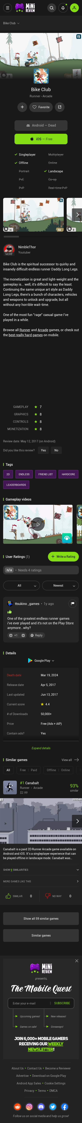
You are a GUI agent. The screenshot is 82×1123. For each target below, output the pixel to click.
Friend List (45, 474)
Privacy (29, 1091)
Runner (35, 96)
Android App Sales (29, 1083)
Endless (24, 474)
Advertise (22, 1076)
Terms (42, 1091)
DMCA (53, 1091)
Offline (23, 163)
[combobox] (20, 585)
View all (67, 760)
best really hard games (26, 335)
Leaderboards (16, 484)
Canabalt (29, 783)
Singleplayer (27, 155)
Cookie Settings (55, 1083)
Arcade (47, 96)
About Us (18, 1068)
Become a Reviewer (58, 1068)
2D (8, 474)
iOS (44, 139)
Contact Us (34, 1068)
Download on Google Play (49, 1076)
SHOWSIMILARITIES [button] (15, 869)
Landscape (55, 171)
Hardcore (68, 474)
